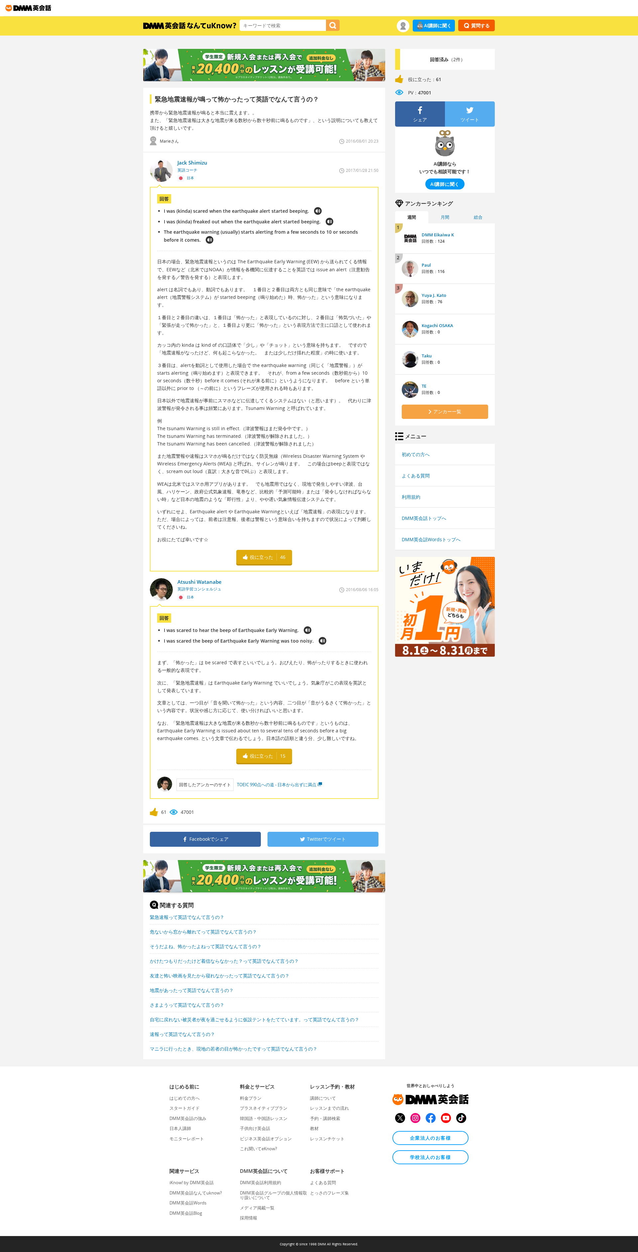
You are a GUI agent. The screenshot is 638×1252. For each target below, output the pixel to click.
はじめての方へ (184, 1098)
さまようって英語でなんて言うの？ (187, 1005)
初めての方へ (416, 454)
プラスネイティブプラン (263, 1108)
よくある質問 (416, 475)
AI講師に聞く (438, 25)
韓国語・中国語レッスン (263, 1118)
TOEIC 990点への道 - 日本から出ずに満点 (276, 785)
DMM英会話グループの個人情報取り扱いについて (273, 1195)
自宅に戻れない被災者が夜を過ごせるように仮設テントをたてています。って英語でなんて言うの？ (254, 1019)
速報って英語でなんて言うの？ (182, 1034)
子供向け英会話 (255, 1128)
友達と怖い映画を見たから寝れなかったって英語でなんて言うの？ (219, 975)
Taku (427, 356)
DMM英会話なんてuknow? (195, 1193)
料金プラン (251, 1098)
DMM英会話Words (187, 1203)
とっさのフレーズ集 (329, 1193)
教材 (314, 1128)
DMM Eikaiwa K (438, 235)
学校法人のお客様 (430, 1157)
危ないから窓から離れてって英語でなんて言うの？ (203, 932)
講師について (323, 1098)
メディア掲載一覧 (257, 1208)
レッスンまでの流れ (329, 1108)
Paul (426, 265)
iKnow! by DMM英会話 (191, 1183)
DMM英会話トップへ (424, 518)
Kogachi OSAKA (437, 325)
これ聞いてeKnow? (258, 1149)
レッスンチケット (327, 1139)
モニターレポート (186, 1139)
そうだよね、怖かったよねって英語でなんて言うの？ (206, 946)
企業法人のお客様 (430, 1138)
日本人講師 (180, 1128)
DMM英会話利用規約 (260, 1183)
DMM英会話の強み (187, 1118)
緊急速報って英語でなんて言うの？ (187, 917)
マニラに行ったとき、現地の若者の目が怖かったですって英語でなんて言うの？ (233, 1049)
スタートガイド (184, 1108)
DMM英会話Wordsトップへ (431, 539)
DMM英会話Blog (185, 1213)
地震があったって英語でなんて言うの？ (192, 990)
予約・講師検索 (325, 1118)
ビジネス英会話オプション (266, 1139)
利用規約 (411, 497)
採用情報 (248, 1218)
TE (424, 386)
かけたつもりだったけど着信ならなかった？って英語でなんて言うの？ (224, 961)
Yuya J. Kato (434, 295)
